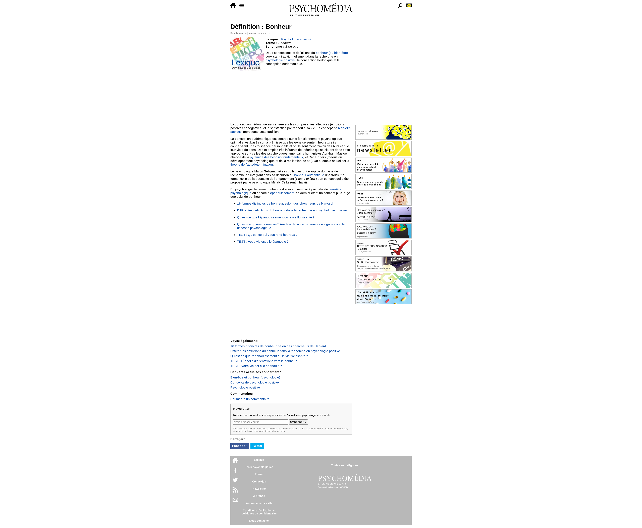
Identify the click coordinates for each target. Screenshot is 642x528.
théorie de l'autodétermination (251, 164)
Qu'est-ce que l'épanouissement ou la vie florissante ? (275, 217)
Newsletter (259, 488)
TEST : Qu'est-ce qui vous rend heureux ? (267, 234)
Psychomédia (238, 33)
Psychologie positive (245, 387)
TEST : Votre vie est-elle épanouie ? (263, 241)
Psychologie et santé (296, 39)
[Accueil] (234, 7)
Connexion (259, 481)
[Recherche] (399, 7)
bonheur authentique (309, 175)
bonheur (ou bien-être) (332, 53)
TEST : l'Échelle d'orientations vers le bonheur (263, 361)
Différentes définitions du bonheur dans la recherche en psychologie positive (292, 210)
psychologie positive (280, 60)
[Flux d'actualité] (235, 491)
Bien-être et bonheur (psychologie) (255, 377)
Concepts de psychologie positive (254, 382)
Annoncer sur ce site (259, 503)
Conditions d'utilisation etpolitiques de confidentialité (259, 512)
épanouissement (282, 193)
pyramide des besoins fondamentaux (276, 157)
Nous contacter (259, 520)
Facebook (239, 446)
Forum (259, 474)
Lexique (259, 459)
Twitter (257, 446)
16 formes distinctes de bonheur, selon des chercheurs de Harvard (285, 203)
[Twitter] (235, 481)
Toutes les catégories (344, 465)
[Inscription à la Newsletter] (408, 7)
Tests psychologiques (259, 467)
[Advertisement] (291, 96)
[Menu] (243, 7)
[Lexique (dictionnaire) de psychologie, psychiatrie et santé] (247, 54)
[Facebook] (235, 472)
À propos (259, 496)
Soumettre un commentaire (249, 399)
